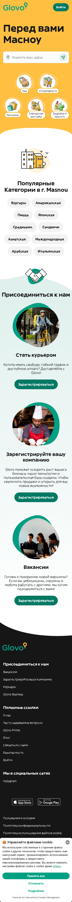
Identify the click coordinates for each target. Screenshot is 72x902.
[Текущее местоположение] (63, 57)
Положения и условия (19, 818)
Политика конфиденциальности (26, 825)
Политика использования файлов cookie (32, 833)
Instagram (10, 781)
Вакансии (10, 672)
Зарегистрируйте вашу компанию (27, 679)
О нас (7, 715)
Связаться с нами (15, 745)
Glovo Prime (11, 730)
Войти (7, 760)
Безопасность (13, 752)
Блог (6, 737)
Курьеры (9, 687)
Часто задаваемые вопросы (22, 723)
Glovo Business (13, 694)
